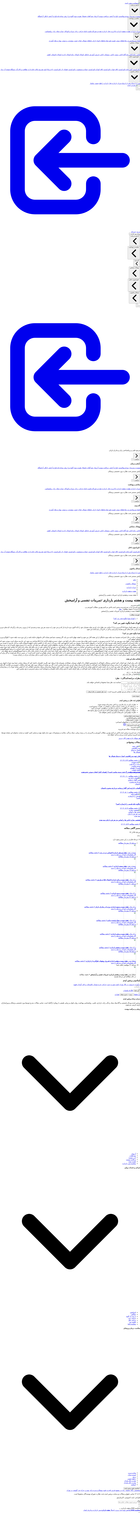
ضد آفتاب (89, 16)
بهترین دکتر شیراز (130, 1483)
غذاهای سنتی (120, 41)
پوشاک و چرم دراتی (96, 1490)
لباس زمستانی (109, 55)
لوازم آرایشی (52, 16)
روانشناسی (48, 31)
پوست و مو (136, 16)
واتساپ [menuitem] (125, 990)
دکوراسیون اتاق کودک (103, 69)
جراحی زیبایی (78, 31)
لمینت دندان (132, 1475)
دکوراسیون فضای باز (68, 69)
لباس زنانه (136, 55)
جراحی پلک (132, 1320)
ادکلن (45, 16)
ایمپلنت (133, 1484)
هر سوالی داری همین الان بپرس (129, 738)
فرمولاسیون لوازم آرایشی (117, 16)
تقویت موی (77, 16)
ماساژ (92, 83)
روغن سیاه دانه (62, 16)
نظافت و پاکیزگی (21, 69)
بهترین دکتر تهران (130, 1481)
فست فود (111, 41)
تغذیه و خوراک (97, 31)
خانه (134, 580)
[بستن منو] (130, 234)
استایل (81, 55)
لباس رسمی (118, 55)
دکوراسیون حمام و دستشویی (86, 69)
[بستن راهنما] (120, 1508)
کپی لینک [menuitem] (136, 990)
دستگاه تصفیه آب (9, 69)
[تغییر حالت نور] (137, 88)
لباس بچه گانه (128, 55)
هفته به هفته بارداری (123, 31)
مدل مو (129, 16)
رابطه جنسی (98, 83)
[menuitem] (125, 1510)
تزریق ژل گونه (131, 1316)
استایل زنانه (75, 55)
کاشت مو (132, 1322)
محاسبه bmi (132, 1324)
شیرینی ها (128, 41)
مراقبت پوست (103, 16)
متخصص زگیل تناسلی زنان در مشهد (127, 1490)
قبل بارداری (106, 31)
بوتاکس (133, 1314)
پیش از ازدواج (126, 83)
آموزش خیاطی (89, 55)
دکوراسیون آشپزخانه (133, 69)
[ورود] (70, 447)
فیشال (83, 16)
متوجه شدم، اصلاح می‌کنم (132, 716)
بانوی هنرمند (42, 69)
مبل (1, 69)
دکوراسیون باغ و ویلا (54, 69)
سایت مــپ (132, 1473)
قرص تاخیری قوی (109, 1490)
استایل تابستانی (56, 55)
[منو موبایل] (139, 1)
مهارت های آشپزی (55, 41)
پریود (134, 1477)
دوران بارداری (135, 31)
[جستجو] (139, 85)
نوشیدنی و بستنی (67, 41)
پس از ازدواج (135, 83)
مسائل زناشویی (130, 584)
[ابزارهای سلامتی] (139, 1512)
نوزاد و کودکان (69, 31)
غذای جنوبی (77, 41)
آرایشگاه (40, 16)
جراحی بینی (132, 1318)
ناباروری (113, 31)
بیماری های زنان (58, 31)
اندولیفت (133, 1312)
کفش (49, 55)
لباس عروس (99, 55)
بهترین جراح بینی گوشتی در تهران (78, 1490)
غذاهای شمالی (86, 41)
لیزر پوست (132, 1158)
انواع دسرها (136, 41)
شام (106, 41)
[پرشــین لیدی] (132, 85)
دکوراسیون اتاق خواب (118, 69)
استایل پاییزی (66, 55)
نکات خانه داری (32, 69)
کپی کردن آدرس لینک (133, 725)
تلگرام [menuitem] (130, 990)
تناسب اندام (87, 31)
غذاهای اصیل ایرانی (98, 41)
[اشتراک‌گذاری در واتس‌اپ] (124, 725)
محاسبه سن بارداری (129, 1163)
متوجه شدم (136, 696)
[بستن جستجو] (139, 1504)
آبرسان (95, 16)
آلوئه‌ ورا (70, 16)
